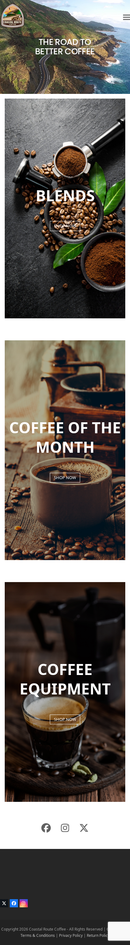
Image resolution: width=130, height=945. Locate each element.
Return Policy (98, 935)
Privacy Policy (71, 935)
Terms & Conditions (38, 935)
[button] (126, 17)
